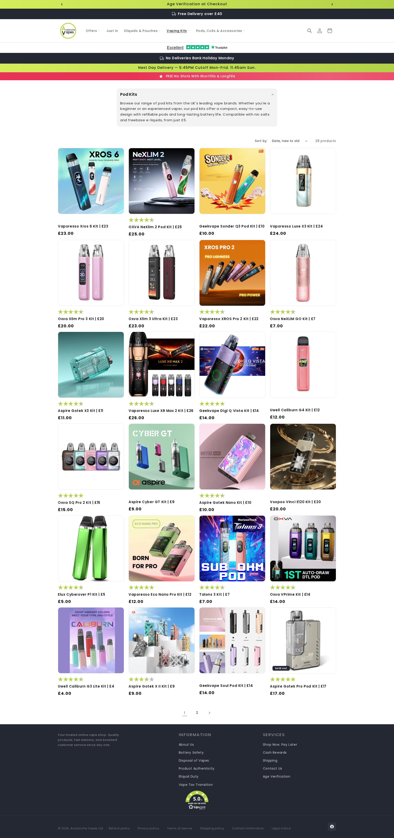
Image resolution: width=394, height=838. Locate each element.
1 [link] (184, 712)
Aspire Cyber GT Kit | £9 (151, 502)
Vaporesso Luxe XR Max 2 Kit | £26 (161, 411)
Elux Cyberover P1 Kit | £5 (81, 594)
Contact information (248, 828)
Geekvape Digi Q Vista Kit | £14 (229, 411)
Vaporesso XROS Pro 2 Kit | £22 (229, 319)
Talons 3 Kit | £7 (214, 594)
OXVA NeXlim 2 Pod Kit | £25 (155, 227)
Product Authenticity (197, 768)
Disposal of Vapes (194, 760)
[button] (93, 31)
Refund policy (119, 828)
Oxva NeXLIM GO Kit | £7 (293, 319)
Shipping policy (212, 828)
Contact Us (272, 768)
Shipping (270, 760)
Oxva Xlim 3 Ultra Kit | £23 (153, 319)
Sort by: (261, 141)
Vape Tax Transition (196, 784)
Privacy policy (148, 828)
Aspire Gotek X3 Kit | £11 (80, 411)
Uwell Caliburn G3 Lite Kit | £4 (86, 686)
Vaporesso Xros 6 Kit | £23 (83, 226)
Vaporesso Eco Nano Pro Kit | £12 (160, 594)
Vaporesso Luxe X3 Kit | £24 (296, 226)
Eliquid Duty (189, 776)
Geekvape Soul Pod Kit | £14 (226, 685)
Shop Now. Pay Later (280, 744)
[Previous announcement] (62, 4)
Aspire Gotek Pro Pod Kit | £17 (298, 686)
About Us (186, 744)
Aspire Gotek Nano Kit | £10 (225, 502)
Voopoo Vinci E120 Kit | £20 (295, 502)
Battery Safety (191, 752)
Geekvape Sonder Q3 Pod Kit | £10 (231, 226)
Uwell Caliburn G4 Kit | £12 (295, 410)
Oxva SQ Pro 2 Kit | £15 (79, 502)
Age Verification (276, 776)
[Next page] (209, 713)
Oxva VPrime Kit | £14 (290, 594)
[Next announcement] (332, 4)
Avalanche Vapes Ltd (86, 828)
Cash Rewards (275, 752)
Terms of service (179, 828)
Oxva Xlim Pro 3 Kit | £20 (81, 319)
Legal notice (281, 828)
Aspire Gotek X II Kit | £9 (152, 686)
